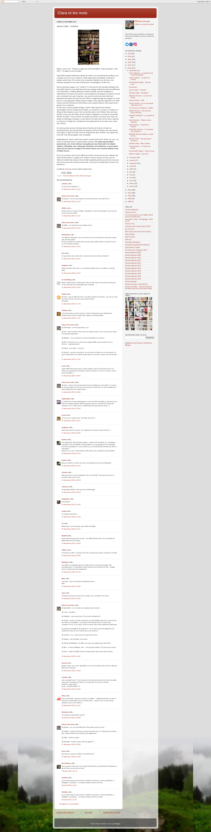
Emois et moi (129, 224)
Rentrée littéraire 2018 (133, 276)
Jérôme (64, 310)
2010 (130, 196)
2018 (130, 56)
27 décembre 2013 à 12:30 (71, 757)
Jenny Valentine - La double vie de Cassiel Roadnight (141, 74)
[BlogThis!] (64, 173)
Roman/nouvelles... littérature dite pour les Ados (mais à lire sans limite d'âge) (138, 287)
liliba (63, 696)
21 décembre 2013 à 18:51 (71, 392)
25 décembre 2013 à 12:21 (71, 705)
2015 (130, 62)
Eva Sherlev (66, 763)
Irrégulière (65, 499)
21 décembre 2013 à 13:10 (71, 189)
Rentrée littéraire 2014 (133, 268)
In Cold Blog (66, 280)
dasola (64, 663)
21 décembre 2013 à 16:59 (71, 287)
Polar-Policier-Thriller (132, 247)
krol (63, 253)
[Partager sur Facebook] (68, 173)
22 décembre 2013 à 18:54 (71, 543)
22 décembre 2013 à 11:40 (71, 504)
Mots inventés (130, 237)
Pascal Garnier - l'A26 (136, 100)
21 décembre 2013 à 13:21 (71, 216)
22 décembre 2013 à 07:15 (71, 453)
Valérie (64, 550)
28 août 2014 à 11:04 (69, 785)
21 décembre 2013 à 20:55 (71, 433)
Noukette (65, 712)
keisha (64, 439)
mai (130, 175)
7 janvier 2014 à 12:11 (69, 771)
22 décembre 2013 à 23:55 (71, 586)
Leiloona (65, 487)
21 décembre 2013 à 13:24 (71, 228)
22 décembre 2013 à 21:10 (71, 572)
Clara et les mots (72, 13)
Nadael (64, 536)
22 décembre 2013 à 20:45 (71, 555)
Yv (62, 523)
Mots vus (128, 239)
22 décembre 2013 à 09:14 (71, 492)
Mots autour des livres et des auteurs (138, 231)
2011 (129, 193)
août (131, 166)
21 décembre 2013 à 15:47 (71, 273)
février (131, 183)
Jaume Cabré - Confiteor (137, 90)
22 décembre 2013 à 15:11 (71, 529)
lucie (63, 751)
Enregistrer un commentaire (69, 804)
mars (131, 180)
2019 (130, 53)
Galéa (64, 294)
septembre (133, 163)
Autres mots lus (130, 212)
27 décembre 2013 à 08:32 (71, 744)
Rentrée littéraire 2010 (133, 258)
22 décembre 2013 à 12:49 (71, 517)
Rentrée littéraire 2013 (71, 176)
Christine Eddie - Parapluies (138, 93)
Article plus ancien (111, 812)
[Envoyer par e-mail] (62, 173)
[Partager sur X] (66, 173)
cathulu (64, 184)
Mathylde (65, 562)
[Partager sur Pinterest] (70, 173)
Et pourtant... (133, 87)
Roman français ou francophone (136, 284)
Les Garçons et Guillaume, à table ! (141, 108)
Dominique (66, 234)
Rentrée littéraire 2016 (133, 273)
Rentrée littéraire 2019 (133, 279)
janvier (132, 186)
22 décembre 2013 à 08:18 (71, 480)
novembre (133, 157)
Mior (63, 578)
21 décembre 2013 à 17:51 (71, 359)
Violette (64, 777)
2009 (130, 198)
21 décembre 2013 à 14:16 (71, 246)
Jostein (64, 472)
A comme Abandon (131, 209)
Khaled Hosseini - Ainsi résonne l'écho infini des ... (140, 111)
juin (130, 172)
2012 (130, 190)
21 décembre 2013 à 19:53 (71, 408)
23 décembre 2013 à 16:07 (71, 656)
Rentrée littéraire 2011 (133, 260)
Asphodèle (66, 399)
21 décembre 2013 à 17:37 (71, 318)
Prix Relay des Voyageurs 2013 (136, 250)
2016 (130, 59)
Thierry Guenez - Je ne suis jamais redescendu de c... (141, 104)
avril (131, 177)
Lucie (64, 415)
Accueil (88, 812)
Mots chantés (130, 234)
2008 (130, 201)
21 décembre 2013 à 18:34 (71, 376)
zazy (63, 593)
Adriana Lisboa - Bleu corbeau (139, 143)
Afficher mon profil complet (144, 24)
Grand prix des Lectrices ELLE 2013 (137, 226)
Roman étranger (85, 176)
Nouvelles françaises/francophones (137, 245)
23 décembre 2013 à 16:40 (71, 670)
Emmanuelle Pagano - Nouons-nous (141, 151)
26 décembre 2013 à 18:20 (71, 718)
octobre (132, 160)
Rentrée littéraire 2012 (133, 263)
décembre (133, 70)
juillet (131, 169)
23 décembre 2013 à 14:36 (71, 598)
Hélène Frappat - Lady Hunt (138, 154)
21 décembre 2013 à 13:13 (71, 201)
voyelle (64, 677)
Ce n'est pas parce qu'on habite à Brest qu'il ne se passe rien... (139, 216)
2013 (130, 68)
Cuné (67, 169)
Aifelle (64, 208)
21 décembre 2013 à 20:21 (71, 421)
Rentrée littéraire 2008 (133, 252)
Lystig (64, 511)
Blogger (117, 824)
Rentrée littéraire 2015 (133, 271)
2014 (130, 65)
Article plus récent (65, 812)
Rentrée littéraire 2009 (133, 255)
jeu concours (129, 229)
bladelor (65, 265)
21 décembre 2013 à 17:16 (71, 304)
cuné (63, 366)
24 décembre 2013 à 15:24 (71, 689)
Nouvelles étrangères (132, 242)
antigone (65, 427)
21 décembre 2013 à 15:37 (71, 259)
